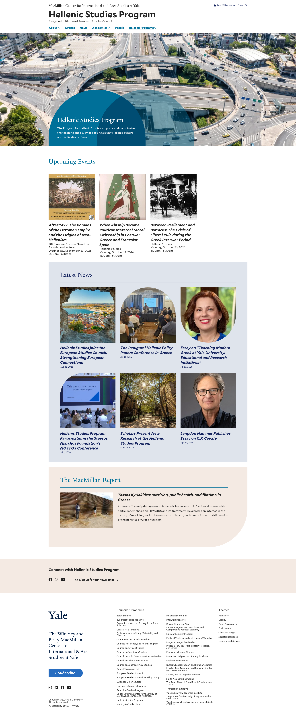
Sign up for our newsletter (96, 579)
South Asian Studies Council (180, 679)
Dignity (222, 620)
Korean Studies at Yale (177, 624)
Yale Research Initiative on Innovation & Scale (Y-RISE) (189, 703)
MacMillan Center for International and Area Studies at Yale (94, 6)
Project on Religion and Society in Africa (187, 657)
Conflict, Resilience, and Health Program (137, 644)
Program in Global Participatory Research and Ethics (188, 647)
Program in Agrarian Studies (181, 643)
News (83, 27)
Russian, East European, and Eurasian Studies (189, 665)
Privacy (75, 706)
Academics (99, 27)
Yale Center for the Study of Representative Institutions (188, 698)
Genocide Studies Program (130, 690)
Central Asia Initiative (128, 630)
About (53, 27)
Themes (223, 609)
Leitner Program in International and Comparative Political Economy (185, 629)
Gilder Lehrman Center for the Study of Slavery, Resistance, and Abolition (137, 695)
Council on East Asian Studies (132, 652)
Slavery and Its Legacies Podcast (183, 675)
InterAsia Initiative (176, 620)
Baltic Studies (124, 616)
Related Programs (141, 27)
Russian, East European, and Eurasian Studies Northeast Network (189, 669)
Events (70, 27)
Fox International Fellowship (131, 686)
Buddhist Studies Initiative (130, 620)
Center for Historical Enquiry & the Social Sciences (138, 624)
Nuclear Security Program (179, 634)
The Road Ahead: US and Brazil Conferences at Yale (189, 683)
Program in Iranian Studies (179, 652)
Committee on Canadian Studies (133, 640)
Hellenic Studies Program (130, 700)
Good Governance (227, 624)
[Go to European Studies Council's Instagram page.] (56, 580)
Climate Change (226, 633)
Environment (225, 628)
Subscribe (66, 673)
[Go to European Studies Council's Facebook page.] (50, 580)
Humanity (223, 616)
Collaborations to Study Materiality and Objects (137, 634)
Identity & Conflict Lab (128, 704)
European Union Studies (129, 682)
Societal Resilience (228, 637)
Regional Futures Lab (177, 661)
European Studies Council (96, 21)
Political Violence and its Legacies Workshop (189, 638)
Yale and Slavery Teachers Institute (184, 693)
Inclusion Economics (176, 616)
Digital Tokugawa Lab (128, 669)
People (119, 27)
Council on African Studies (130, 648)
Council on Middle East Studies (132, 661)
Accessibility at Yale (59, 706)
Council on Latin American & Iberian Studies (139, 657)
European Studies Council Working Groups (139, 678)
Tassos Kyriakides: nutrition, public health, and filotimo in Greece (169, 497)
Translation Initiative (177, 689)
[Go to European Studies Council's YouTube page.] (63, 580)
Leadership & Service (229, 641)
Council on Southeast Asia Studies (134, 665)
